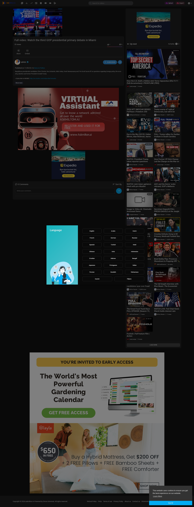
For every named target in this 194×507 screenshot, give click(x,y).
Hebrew (113, 258)
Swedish (113, 272)
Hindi (134, 245)
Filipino (129, 279)
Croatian (92, 258)
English (92, 231)
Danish (97, 279)
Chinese (92, 251)
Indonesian (134, 251)
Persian (91, 272)
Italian (135, 265)
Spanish (92, 245)
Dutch (135, 231)
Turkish (113, 245)
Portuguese (113, 265)
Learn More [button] (157, 496)
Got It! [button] (170, 503)
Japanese (92, 265)
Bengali (134, 258)
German (113, 238)
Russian (134, 238)
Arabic (113, 231)
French (92, 238)
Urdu (113, 251)
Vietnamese (134, 272)
